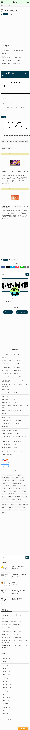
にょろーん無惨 (5, 396)
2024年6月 (6, 704)
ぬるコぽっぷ (14, 259)
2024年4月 (6, 710)
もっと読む (7, 183)
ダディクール (22, 491)
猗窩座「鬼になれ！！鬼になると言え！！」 (12, 423)
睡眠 (4, 507)
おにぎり (19, 475)
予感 (19, 499)
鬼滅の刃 (23, 510)
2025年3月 (6, 674)
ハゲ (4, 496)
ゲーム (4, 491)
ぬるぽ (14, 480)
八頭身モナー (6, 502)
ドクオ (4, 493)
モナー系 (5, 14)
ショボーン (12, 491)
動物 (25, 502)
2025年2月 (6, 678)
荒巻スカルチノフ (20, 507)
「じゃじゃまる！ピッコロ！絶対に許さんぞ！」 (14, 50)
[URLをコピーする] (26, 267)
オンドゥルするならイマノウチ (9, 392)
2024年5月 (6, 707)
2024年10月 (6, 691)
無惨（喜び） (5, 413)
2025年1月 (6, 681)
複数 (4, 510)
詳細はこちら (17, 175)
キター (11, 488)
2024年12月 (7, 684)
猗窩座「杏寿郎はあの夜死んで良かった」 (12, 433)
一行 (13, 499)
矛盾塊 (10, 507)
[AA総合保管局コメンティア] (15, 2)
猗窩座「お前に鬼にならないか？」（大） (12, 451)
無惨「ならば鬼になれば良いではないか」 (12, 410)
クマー (24, 488)
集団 (10, 510)
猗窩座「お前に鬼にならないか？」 (10, 454)
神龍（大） (4, 53)
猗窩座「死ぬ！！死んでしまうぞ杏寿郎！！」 (13, 420)
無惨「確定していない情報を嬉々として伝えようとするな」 (15, 406)
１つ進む (10, 148)
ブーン (10, 496)
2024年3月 (6, 713)
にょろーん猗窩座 (6, 417)
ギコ (18, 488)
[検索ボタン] (28, 2)
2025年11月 (6, 658)
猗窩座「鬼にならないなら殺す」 (10, 444)
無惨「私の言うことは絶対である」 (10, 399)
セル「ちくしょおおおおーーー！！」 (11, 60)
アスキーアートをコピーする (9, 141)
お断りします (6, 477)
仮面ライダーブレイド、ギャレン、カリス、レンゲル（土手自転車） (15, 380)
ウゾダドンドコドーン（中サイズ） (10, 373)
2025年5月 (6, 668)
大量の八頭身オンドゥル (8, 389)
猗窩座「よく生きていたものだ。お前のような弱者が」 (14, 437)
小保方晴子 (5, 504)
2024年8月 (6, 697)
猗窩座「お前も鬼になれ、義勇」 (10, 430)
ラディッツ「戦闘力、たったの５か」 (11, 63)
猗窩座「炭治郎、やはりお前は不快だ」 (11, 441)
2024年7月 (6, 700)
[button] (3, 267)
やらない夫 (5, 485)
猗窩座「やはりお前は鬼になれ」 (10, 447)
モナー (17, 496)
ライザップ (5, 499)
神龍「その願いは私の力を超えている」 (11, 57)
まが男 (21, 480)
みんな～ (5, 483)
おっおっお (10, 475)
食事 (16, 510)
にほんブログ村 (5, 462)
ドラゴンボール (13, 493)
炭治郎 (25, 504)
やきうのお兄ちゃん (15, 483)
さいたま (15, 477)
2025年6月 (6, 665)
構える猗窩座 (5, 426)
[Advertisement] (15, 30)
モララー (25, 496)
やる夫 (13, 485)
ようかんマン (22, 485)
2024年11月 (7, 687)
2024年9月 (6, 694)
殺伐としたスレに (16, 504)
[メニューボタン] (2, 2)
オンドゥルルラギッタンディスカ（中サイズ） (13, 377)
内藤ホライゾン (16, 502)
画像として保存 (23, 141)
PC (3, 475)
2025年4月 (6, 671)
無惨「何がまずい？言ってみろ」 (10, 402)
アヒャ (4, 488)
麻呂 (4, 512)
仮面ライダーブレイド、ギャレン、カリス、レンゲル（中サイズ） (15, 385)
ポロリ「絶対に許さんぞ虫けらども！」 (11, 370)
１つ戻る (4, 148)
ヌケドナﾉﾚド (24, 493)
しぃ (22, 477)
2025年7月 (6, 661)
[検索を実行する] (27, 274)
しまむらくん (6, 480)
